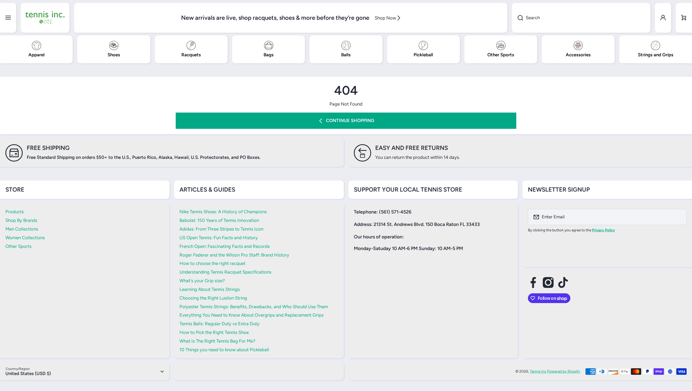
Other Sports (18, 246)
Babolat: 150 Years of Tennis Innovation (219, 220)
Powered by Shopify (563, 371)
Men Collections (21, 229)
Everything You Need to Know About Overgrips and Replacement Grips (251, 315)
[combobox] (581, 18)
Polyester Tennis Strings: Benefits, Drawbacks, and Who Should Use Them (253, 306)
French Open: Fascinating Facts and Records (224, 246)
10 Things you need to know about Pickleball (224, 349)
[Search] (517, 18)
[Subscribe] (679, 217)
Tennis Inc (538, 371)
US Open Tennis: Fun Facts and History (218, 237)
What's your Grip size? (202, 280)
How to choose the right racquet (212, 263)
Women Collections (25, 237)
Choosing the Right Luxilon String (213, 298)
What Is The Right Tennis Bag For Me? (217, 341)
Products (14, 211)
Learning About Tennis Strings (209, 289)
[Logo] (45, 18)
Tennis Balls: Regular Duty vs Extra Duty (219, 323)
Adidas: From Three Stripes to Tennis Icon (221, 229)
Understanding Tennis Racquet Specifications (225, 272)
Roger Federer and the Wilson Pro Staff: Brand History (234, 255)
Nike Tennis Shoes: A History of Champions (223, 211)
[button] (684, 18)
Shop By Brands (21, 220)
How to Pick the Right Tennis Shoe (214, 332)
